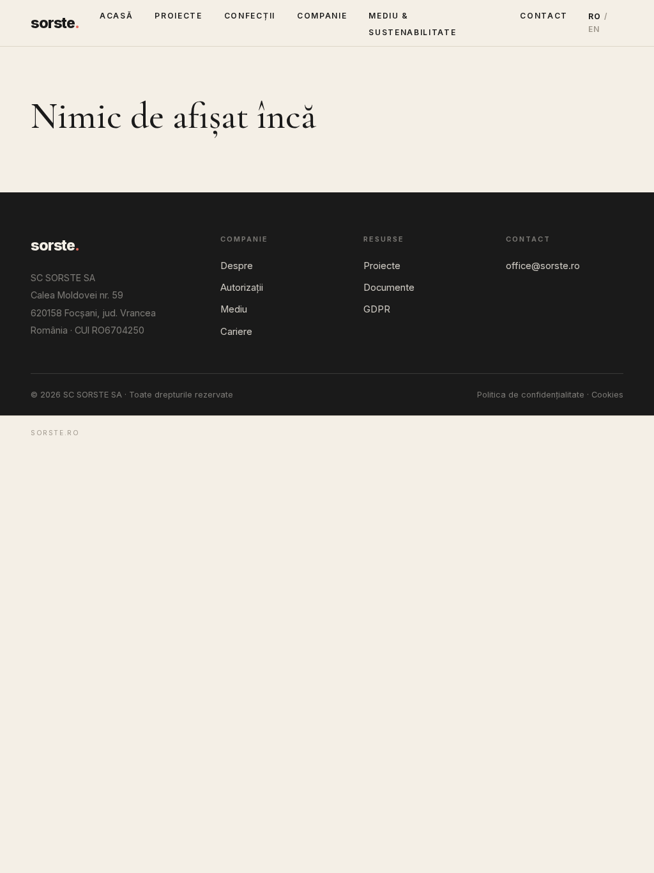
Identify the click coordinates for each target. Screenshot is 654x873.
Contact (544, 15)
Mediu (233, 309)
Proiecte (178, 15)
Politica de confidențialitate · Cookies (550, 394)
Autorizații (241, 287)
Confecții (249, 15)
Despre (236, 266)
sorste (55, 23)
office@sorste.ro (543, 266)
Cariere (236, 331)
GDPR (376, 309)
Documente (388, 287)
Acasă (116, 15)
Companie (322, 15)
